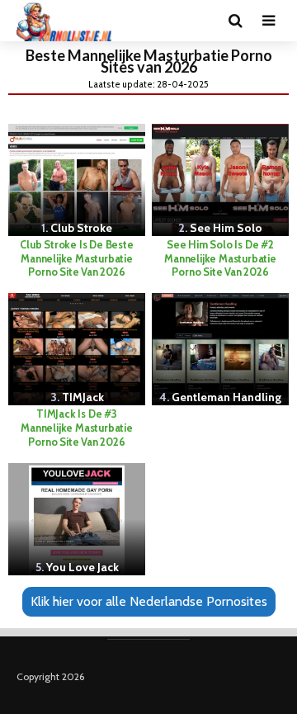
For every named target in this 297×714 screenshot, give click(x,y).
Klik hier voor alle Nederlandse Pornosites (149, 601)
